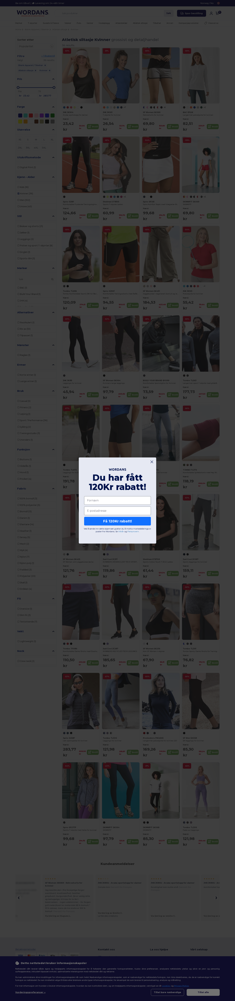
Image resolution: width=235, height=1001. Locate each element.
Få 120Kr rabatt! (117, 521)
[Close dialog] (152, 462)
